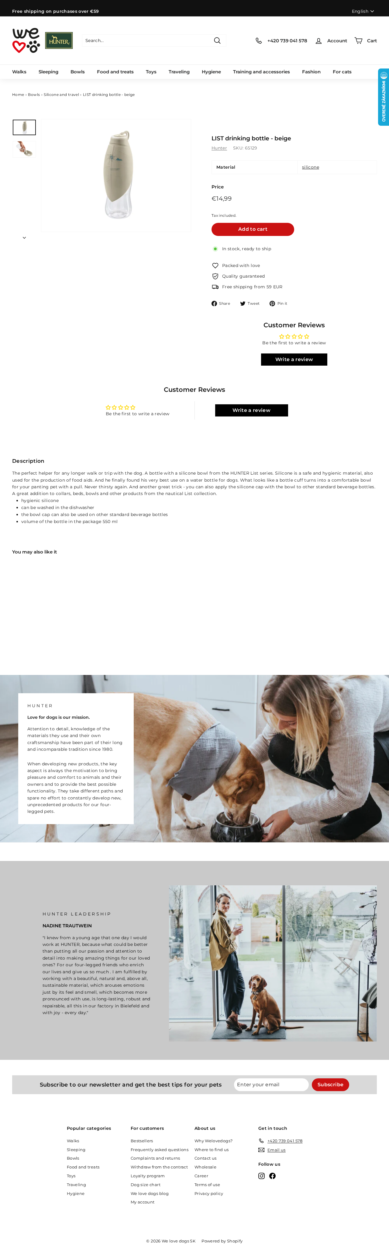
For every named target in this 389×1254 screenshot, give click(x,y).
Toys (151, 72)
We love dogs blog (150, 1193)
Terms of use (207, 1184)
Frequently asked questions (159, 1149)
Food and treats (115, 72)
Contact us (205, 1158)
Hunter (219, 148)
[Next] (24, 236)
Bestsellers (142, 1140)
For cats (342, 72)
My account (143, 1202)
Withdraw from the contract (159, 1166)
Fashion (311, 72)
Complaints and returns (155, 1158)
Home (18, 94)
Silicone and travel (61, 94)
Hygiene (211, 72)
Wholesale (205, 1166)
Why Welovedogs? (213, 1140)
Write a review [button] (294, 359)
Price (218, 187)
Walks (19, 72)
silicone (310, 167)
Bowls (78, 72)
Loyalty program (148, 1175)
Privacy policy (208, 1193)
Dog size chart (145, 1184)
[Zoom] (116, 175)
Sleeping (48, 72)
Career (201, 1175)
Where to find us (211, 1149)
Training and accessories (261, 72)
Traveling (179, 72)
